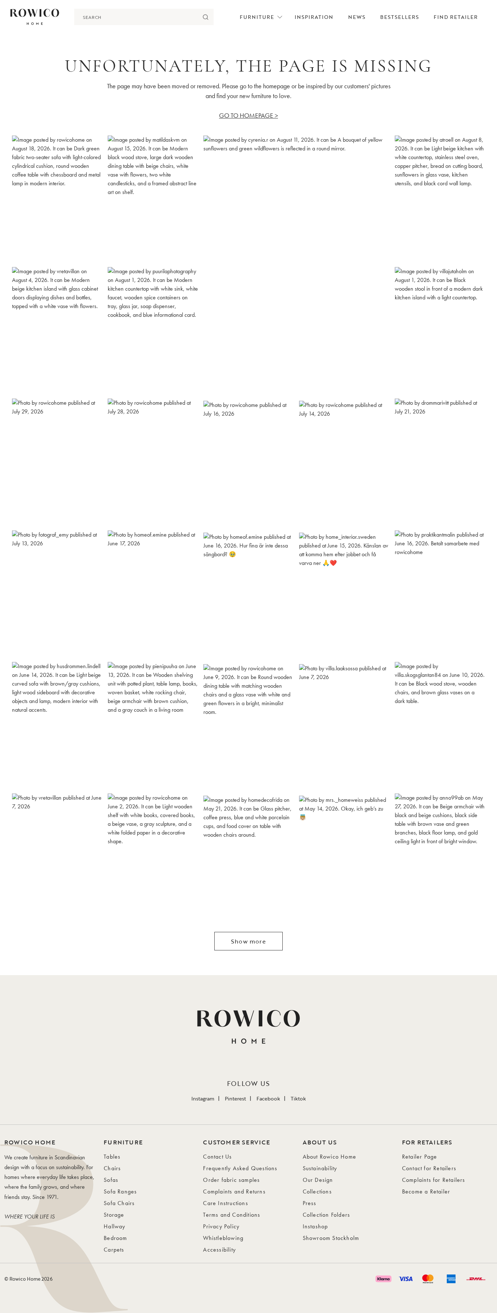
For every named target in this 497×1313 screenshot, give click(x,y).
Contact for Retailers (429, 1168)
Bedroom (115, 1238)
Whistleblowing (223, 1238)
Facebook (268, 1098)
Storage (114, 1215)
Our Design (318, 1180)
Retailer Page (419, 1156)
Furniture (257, 17)
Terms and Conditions (231, 1215)
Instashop (315, 1226)
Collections (317, 1191)
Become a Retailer (426, 1191)
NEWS (356, 17)
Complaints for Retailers (433, 1180)
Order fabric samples (231, 1180)
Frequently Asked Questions (240, 1168)
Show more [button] (248, 941)
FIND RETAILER (456, 17)
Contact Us (217, 1156)
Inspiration (314, 17)
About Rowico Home (329, 1156)
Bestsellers (399, 17)
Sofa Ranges (120, 1191)
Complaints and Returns (234, 1191)
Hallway (114, 1226)
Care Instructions (225, 1203)
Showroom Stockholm (331, 1238)
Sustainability (320, 1168)
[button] (57, 198)
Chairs (112, 1168)
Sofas (111, 1180)
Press (310, 1203)
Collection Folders (326, 1215)
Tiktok (298, 1098)
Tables (112, 1156)
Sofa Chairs (119, 1203)
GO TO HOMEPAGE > (248, 115)
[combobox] (135, 17)
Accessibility (219, 1249)
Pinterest (235, 1098)
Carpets (114, 1249)
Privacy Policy (221, 1226)
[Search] (205, 17)
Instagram (202, 1098)
